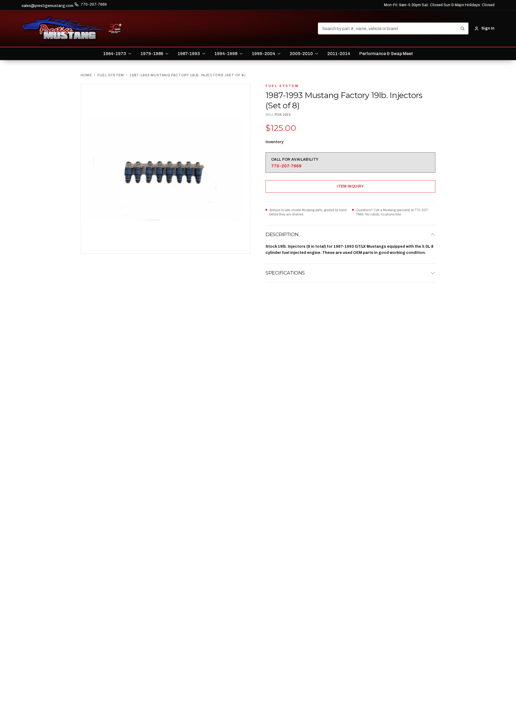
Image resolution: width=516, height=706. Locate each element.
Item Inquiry (350, 186)
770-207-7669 (94, 4)
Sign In (487, 28)
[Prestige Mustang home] (62, 28)
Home (86, 75)
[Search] (462, 28)
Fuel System (111, 75)
